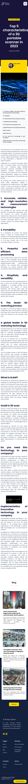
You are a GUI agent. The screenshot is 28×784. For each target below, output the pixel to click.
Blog (4, 750)
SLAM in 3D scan (7, 133)
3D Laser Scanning (19, 744)
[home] (5, 4)
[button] (25, 4)
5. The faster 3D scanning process (12, 124)
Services (5, 747)
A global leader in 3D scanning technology (14, 127)
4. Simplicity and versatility (10, 121)
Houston (5, 764)
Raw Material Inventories (18, 750)
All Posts (14, 704)
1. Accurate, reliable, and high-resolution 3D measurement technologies (14, 112)
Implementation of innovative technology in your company (14, 141)
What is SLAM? (6, 130)
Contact (5, 752)
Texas (4, 767)
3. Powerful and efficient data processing (14, 118)
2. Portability (6, 116)
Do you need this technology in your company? (14, 137)
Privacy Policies (18, 764)
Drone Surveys (18, 747)
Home (4, 744)
